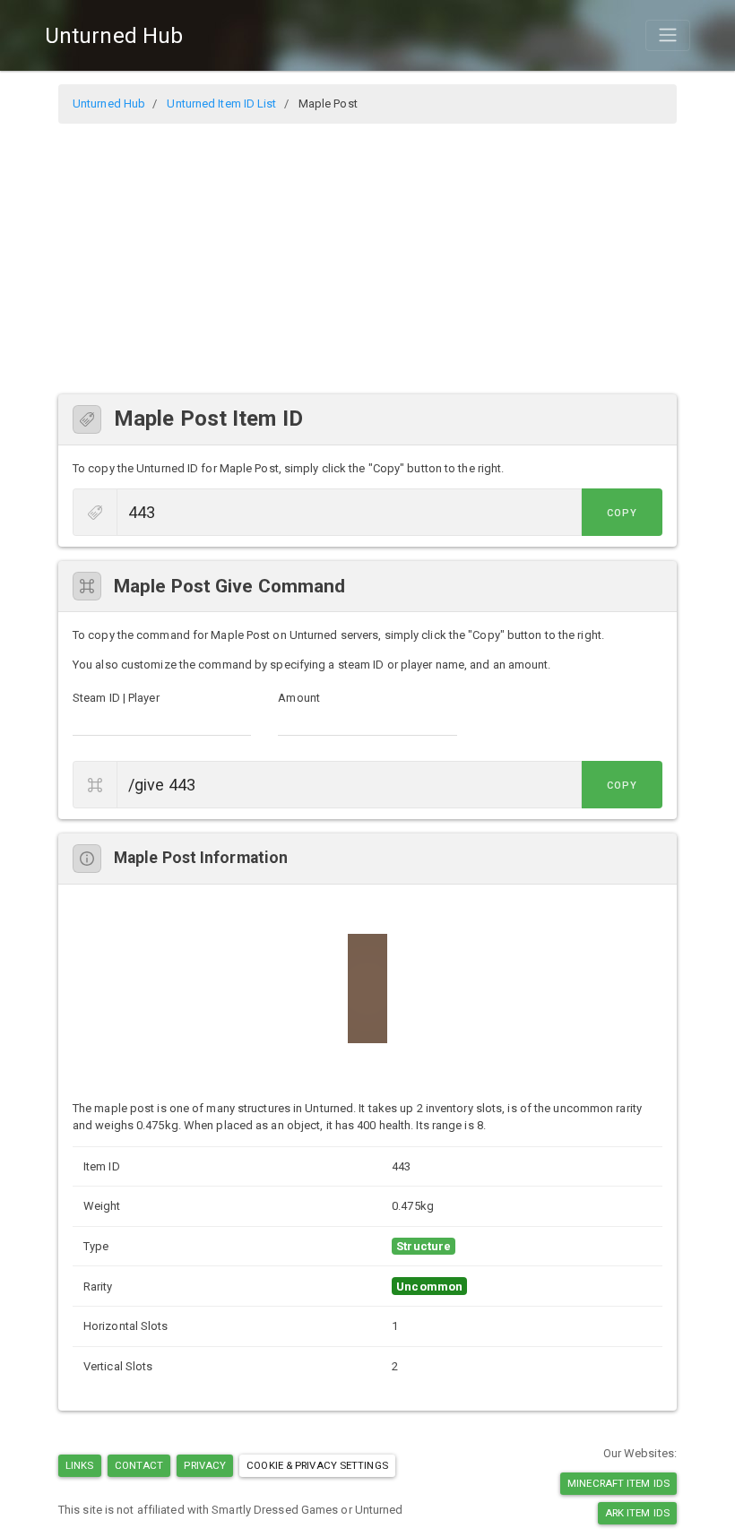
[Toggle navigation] (667, 35)
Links (79, 1465)
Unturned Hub (114, 35)
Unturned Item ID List (221, 103)
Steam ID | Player (116, 697)
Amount (299, 697)
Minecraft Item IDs (618, 1483)
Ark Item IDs (637, 1513)
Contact (139, 1465)
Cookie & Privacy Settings (317, 1465)
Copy (622, 513)
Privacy (205, 1465)
